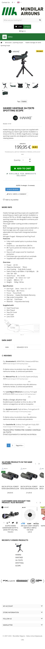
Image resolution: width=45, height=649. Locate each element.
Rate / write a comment (17, 194)
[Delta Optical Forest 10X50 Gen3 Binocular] (10, 476)
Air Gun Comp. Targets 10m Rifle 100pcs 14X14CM (30, 528)
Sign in (23, 31)
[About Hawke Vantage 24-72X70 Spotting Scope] (19, 548)
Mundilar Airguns (19, 636)
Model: (5, 124)
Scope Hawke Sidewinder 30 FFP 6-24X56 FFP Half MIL (10, 528)
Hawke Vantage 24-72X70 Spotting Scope (19, 560)
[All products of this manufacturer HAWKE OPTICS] (22, 118)
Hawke (23, 101)
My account (8, 606)
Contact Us (6, 2)
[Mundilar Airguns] (22, 11)
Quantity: (17, 160)
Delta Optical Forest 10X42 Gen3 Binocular (29, 487)
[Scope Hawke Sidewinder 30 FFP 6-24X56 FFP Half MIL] (10, 515)
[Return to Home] (1, 42)
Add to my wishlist (11, 200)
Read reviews (13, 189)
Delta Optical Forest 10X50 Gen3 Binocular (10, 487)
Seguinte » (19, 445)
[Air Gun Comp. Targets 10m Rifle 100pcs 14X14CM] (30, 515)
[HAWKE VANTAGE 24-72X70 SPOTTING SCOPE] (5, 85)
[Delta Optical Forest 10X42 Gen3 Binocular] (29, 476)
